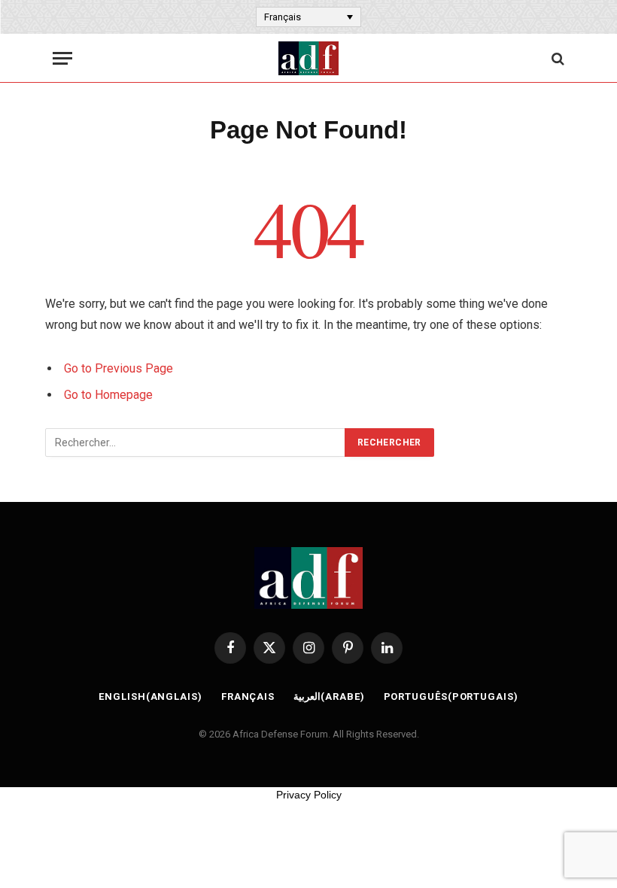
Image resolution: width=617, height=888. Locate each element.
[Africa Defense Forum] (308, 58)
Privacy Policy (309, 795)
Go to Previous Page (118, 368)
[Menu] (62, 58)
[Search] (556, 58)
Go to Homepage (108, 395)
